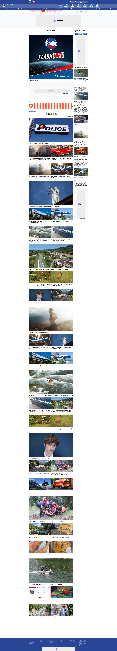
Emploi (111, 8)
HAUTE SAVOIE (32, 11)
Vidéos (85, 8)
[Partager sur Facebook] (46, 114)
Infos (32, 8)
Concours (72, 8)
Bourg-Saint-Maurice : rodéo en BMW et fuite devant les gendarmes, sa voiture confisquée (81, 103)
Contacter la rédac (42, 642)
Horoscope (98, 8)
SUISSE (43, 11)
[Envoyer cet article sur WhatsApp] (53, 114)
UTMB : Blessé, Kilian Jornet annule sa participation (80, 141)
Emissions (51, 641)
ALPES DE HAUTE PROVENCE (57, 11)
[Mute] (16, 5)
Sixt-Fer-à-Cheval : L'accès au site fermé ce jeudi (80, 179)
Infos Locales (41, 641)
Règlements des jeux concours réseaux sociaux (82, 641)
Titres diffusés (31, 642)
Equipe (30, 641)
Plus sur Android (72, 641)
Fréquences (31, 643)
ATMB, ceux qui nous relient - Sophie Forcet (80, 125)
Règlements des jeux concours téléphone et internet (83, 646)
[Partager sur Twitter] (49, 114)
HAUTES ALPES (48, 11)
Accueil (6, 8)
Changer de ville (85, 11)
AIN (40, 11)
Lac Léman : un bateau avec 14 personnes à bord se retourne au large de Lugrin (81, 80)
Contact (30, 640)
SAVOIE (37, 11)
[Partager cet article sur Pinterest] (51, 114)
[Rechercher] (87, 2)
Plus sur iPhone (71, 640)
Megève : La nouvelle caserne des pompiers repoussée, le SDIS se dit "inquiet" (80, 158)
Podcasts (59, 8)
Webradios (45, 8)
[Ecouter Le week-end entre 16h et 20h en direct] (81, 33)
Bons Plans (19, 8)
